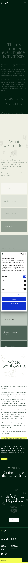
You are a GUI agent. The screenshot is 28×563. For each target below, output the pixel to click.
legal (12, 544)
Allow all (14, 299)
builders (3, 548)
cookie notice (14, 548)
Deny (14, 308)
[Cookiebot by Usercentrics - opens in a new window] (20, 254)
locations (13, 545)
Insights (3, 549)
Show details (21, 294)
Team (2, 545)
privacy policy (14, 546)
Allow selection (14, 303)
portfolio (3, 546)
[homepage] (3, 531)
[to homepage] (4, 3)
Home (2, 544)
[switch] (24, 281)
